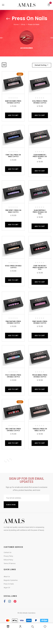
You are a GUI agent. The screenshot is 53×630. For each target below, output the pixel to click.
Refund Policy (8, 560)
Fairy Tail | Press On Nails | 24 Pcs (13, 156)
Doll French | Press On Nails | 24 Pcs (39, 102)
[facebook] (4, 602)
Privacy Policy (8, 556)
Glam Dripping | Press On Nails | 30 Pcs (40, 212)
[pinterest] (13, 602)
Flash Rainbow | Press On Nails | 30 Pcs (40, 156)
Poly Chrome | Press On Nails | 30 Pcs (13, 376)
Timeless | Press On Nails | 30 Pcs (40, 429)
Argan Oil (7, 587)
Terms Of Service (9, 563)
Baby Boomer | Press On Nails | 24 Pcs (13, 102)
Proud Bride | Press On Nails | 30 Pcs (39, 376)
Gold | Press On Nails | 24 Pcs (13, 266)
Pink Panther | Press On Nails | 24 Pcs (13, 322)
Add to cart (13, 115)
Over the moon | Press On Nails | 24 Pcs (40, 267)
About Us (7, 576)
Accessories (26, 48)
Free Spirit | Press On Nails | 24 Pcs (13, 211)
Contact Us (7, 552)
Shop (23, 24)
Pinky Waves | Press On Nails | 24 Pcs (39, 322)
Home (16, 24)
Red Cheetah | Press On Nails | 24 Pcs (13, 429)
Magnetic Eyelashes (11, 580)
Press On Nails (9, 584)
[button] (49, 4)
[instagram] (8, 602)
